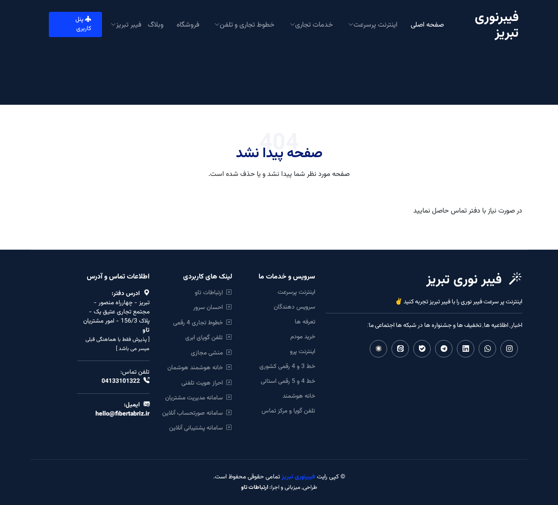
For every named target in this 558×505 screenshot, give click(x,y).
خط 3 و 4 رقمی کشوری (287, 367)
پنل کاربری (83, 24)
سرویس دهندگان (294, 307)
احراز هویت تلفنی (203, 383)
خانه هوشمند (298, 396)
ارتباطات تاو (210, 292)
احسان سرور (209, 307)
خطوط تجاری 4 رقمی (199, 322)
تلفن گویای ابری (205, 337)
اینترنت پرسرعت (296, 292)
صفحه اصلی (427, 24)
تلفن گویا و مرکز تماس (288, 411)
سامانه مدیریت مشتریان (195, 398)
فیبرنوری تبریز (297, 477)
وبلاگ (155, 24)
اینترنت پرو (302, 352)
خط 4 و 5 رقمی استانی (288, 381)
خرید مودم (302, 337)
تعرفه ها (305, 322)
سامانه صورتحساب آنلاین (194, 413)
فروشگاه (188, 24)
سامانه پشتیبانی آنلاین (197, 428)
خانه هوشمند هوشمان (196, 367)
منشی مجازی (208, 353)
